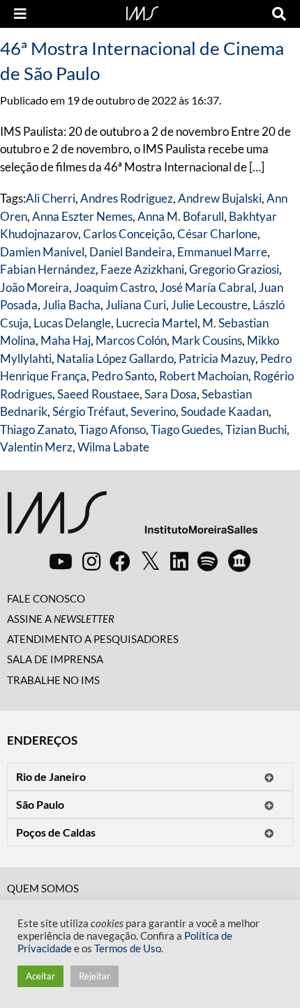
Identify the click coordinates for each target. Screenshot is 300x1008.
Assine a (60, 618)
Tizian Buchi (256, 429)
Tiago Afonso (112, 429)
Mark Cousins (207, 340)
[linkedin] (179, 560)
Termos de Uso (127, 948)
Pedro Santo (122, 376)
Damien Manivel (42, 252)
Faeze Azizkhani (142, 269)
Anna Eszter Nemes (82, 216)
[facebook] (120, 560)
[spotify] (207, 560)
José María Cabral (207, 287)
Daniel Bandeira (130, 252)
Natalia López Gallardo (115, 358)
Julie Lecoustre (209, 304)
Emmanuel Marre (222, 252)
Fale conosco (46, 598)
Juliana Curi (135, 304)
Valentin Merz (36, 447)
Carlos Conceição (127, 233)
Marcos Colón (131, 340)
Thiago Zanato (37, 429)
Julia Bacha (71, 304)
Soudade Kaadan (225, 411)
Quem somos (43, 888)
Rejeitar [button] (94, 976)
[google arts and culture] (239, 561)
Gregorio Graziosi (234, 269)
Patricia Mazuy (217, 358)
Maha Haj (65, 340)
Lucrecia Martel (156, 323)
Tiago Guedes (185, 429)
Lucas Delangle (72, 323)
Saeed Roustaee (98, 394)
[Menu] (20, 14)
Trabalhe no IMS (53, 680)
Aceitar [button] (40, 976)
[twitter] (150, 561)
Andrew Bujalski (220, 198)
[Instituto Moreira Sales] (132, 518)
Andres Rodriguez (126, 198)
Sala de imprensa (55, 659)
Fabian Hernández (48, 269)
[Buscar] (279, 14)
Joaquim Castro (114, 287)
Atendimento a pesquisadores (93, 639)
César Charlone (217, 233)
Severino (153, 411)
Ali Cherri (50, 198)
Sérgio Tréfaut (89, 411)
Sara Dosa (170, 394)
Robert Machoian (203, 376)
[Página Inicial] (142, 12)
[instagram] (91, 560)
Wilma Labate (113, 447)
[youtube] (61, 560)
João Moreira (34, 287)
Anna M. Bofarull (180, 216)
